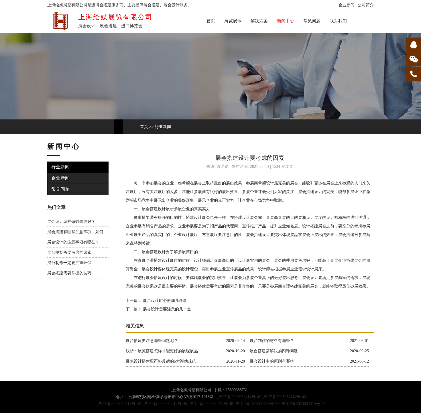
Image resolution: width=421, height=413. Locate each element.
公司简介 (366, 5)
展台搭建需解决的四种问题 (274, 351)
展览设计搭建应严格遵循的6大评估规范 (161, 361)
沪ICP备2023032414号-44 (119, 404)
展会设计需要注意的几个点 (166, 309)
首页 (210, 21)
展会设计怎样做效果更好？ (71, 221)
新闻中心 (285, 21)
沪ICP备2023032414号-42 (239, 397)
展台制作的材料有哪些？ (272, 341)
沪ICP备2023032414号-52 (303, 404)
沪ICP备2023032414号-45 (165, 404)
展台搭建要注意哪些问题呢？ (152, 341)
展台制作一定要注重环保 (69, 263)
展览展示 (232, 21)
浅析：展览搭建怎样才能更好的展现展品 (162, 351)
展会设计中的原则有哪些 (272, 361)
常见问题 (311, 21)
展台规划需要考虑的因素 (69, 252)
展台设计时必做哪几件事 (164, 300)
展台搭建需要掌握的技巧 (69, 273)
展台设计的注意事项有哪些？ (73, 242)
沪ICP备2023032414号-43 (284, 397)
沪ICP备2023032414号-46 (211, 404)
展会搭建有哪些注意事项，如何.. (76, 232)
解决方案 (259, 21)
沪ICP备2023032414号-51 (257, 404)
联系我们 (338, 21)
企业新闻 (347, 5)
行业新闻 (163, 127)
